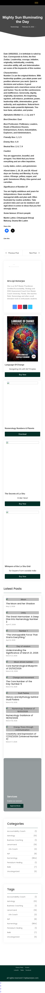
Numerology (15, 27)
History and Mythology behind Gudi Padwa (22, 698)
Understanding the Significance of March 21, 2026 (22, 651)
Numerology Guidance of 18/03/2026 (19, 716)
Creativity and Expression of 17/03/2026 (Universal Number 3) (22, 736)
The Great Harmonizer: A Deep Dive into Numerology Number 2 (22, 619)
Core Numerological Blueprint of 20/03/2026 (22, 667)
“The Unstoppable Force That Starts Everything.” (22, 636)
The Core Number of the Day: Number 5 (19, 682)
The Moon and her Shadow (20, 603)
